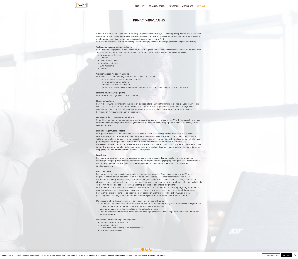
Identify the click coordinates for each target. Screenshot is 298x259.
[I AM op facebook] (142, 249)
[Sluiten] (295, 255)
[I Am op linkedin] (150, 249)
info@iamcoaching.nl (138, 123)
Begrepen (286, 255)
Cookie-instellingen (271, 255)
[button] (157, 6)
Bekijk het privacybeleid (156, 255)
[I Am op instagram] (146, 249)
